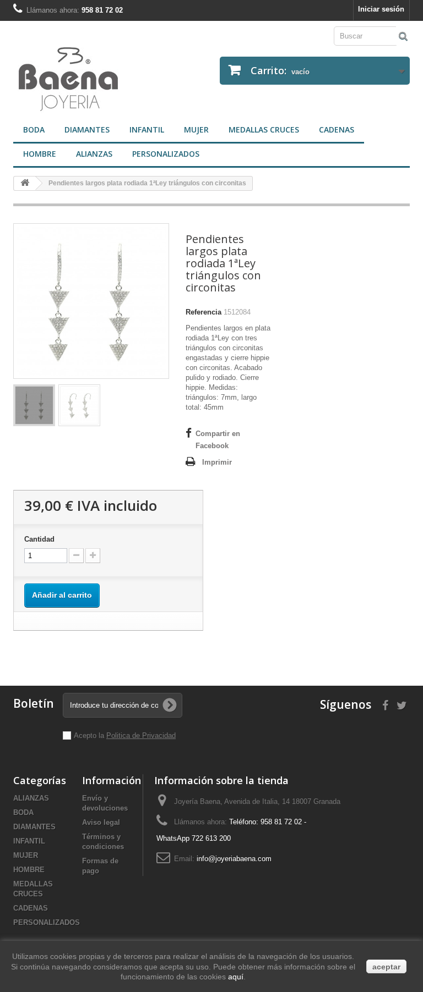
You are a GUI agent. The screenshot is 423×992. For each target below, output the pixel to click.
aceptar (386, 966)
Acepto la (90, 735)
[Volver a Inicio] (24, 183)
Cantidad (39, 539)
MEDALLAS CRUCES (264, 129)
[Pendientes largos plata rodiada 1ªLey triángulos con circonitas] (34, 405)
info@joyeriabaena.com (234, 859)
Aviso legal (101, 822)
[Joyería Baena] (108, 80)
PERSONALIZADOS (165, 153)
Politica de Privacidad (141, 735)
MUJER (196, 129)
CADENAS (336, 129)
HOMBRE (39, 153)
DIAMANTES (87, 129)
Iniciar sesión (381, 9)
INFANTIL (146, 129)
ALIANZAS (94, 153)
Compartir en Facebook (218, 439)
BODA (34, 129)
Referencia (203, 312)
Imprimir (217, 462)
